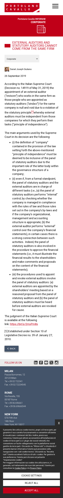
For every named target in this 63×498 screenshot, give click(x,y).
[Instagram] (56, 363)
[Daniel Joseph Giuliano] (7, 69)
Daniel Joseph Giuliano (21, 69)
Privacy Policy (36, 468)
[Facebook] (41, 363)
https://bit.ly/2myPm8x (24, 324)
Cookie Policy (20, 468)
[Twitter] (51, 363)
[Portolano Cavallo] (28, 7)
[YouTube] (46, 363)
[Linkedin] (36, 363)
